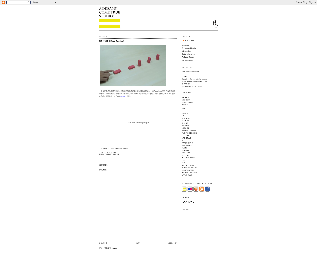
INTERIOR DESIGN (189, 168)
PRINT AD (185, 113)
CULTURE (185, 135)
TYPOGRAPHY (187, 143)
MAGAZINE (186, 153)
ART (183, 163)
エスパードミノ (105, 148)
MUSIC (184, 148)
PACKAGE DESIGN (189, 133)
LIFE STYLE (186, 138)
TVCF (184, 116)
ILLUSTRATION (188, 170)
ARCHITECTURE (188, 165)
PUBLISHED (186, 155)
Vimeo (125, 148)
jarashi (117, 148)
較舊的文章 (172, 243)
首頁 (138, 243)
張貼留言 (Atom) (111, 248)
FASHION (185, 150)
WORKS (185, 105)
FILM (183, 160)
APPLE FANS (187, 175)
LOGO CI (185, 128)
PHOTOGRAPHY (188, 158)
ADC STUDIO (189, 40)
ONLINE (185, 123)
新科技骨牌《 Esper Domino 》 (112, 41)
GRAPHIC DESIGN (189, 130)
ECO (183, 140)
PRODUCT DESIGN (189, 173)
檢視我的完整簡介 (187, 61)
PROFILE (185, 97)
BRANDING (186, 126)
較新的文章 (103, 243)
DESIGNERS (187, 145)
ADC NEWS (186, 100)
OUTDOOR (186, 118)
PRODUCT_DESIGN (112, 154)
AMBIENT (185, 121)
